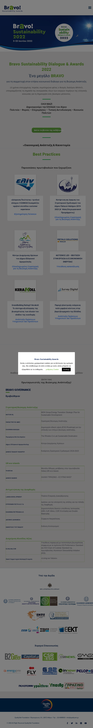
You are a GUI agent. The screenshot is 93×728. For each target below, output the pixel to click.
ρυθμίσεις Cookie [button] (52, 369)
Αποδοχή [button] (66, 369)
